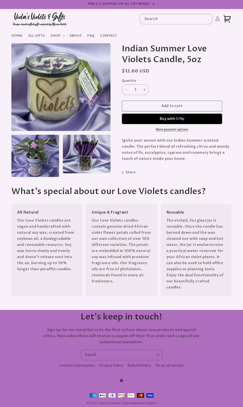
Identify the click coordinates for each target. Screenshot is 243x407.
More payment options (172, 129)
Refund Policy (139, 365)
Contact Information (77, 365)
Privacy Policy (111, 365)
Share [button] (131, 172)
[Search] (207, 19)
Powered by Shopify (142, 403)
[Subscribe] (157, 355)
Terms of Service (169, 365)
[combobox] (176, 19)
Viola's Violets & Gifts (114, 403)
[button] (57, 35)
